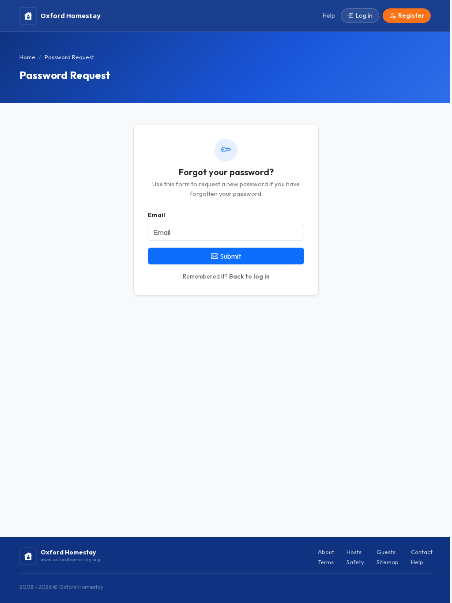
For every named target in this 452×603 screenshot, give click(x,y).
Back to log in (249, 276)
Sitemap (388, 561)
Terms (326, 561)
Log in (364, 15)
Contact (422, 551)
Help (417, 561)
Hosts (354, 551)
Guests (386, 551)
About (326, 551)
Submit (230, 256)
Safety (355, 561)
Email (156, 215)
